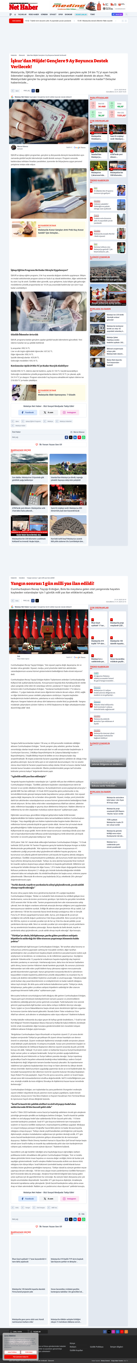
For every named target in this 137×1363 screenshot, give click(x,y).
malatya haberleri (66, 421)
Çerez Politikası (12, 1352)
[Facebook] (104, 1331)
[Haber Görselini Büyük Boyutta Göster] (48, 121)
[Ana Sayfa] (15, 14)
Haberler (14, 55)
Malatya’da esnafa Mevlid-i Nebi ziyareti (79, 21)
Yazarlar (22, 14)
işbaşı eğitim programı (33, 421)
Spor (60, 14)
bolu (17, 601)
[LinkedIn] (117, 1331)
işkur (17, 91)
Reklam (73, 1347)
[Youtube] (122, 1331)
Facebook (29, 412)
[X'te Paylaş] (37, 90)
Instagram (71, 412)
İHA (23, 657)
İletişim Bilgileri (116, 1347)
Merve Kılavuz (22, 147)
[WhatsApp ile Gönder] (83, 437)
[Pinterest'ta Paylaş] (79, 437)
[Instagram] (113, 1331)
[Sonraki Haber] (125, 21)
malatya (50, 421)
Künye (72, 1343)
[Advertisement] (68, 38)
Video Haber (34, 14)
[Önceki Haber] (122, 21)
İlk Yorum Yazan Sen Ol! (50, 444)
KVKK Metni (28, 1352)
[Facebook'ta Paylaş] (33, 90)
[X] (109, 1331)
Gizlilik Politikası (96, 1347)
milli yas (54, 1207)
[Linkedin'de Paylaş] (75, 437)
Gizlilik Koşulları (76, 1350)
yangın (27, 1207)
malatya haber (20, 425)
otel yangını (41, 1207)
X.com (50, 412)
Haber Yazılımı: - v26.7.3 (110, 1361)
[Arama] (126, 14)
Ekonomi (68, 14)
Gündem (44, 14)
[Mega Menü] (10, 14)
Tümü (92, 14)
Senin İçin (118, 14)
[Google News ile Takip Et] (80, 147)
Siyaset (53, 14)
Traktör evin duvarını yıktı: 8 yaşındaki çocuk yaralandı (33, 21)
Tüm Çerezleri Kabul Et (20, 1357)
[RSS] (126, 1331)
